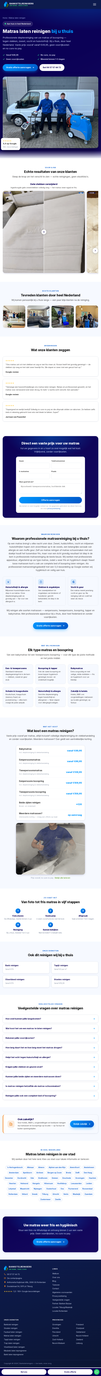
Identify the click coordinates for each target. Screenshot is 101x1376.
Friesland (80, 1324)
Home (5, 18)
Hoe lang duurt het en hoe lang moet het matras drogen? (34, 1047)
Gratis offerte (70, 1372)
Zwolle (58, 1199)
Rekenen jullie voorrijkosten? (20, 1038)
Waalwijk (76, 1194)
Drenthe (55, 1328)
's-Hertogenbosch (15, 1167)
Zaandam (88, 1194)
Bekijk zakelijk (80, 1124)
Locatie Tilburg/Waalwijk (62, 1307)
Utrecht (56, 1194)
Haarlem (92, 1178)
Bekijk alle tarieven (62, 878)
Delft (77, 1173)
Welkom (55, 1273)
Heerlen (12, 1183)
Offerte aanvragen (50, 500)
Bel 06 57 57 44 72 (52, 67)
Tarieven (56, 1285)
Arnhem (39, 1173)
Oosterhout (51, 1189)
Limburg (79, 1343)
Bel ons (24, 1372)
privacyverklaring (53, 508)
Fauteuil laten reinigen (13, 1332)
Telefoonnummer (58, 461)
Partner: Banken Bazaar (62, 1303)
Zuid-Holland (57, 1339)
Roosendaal (87, 1189)
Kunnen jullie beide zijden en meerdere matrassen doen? (33, 1076)
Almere (41, 1167)
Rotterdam (13, 1194)
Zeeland (79, 1339)
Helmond (24, 1183)
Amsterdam (14, 1173)
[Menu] (94, 4)
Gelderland (80, 1332)
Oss (62, 1189)
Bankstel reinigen (11, 1324)
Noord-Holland (82, 1336)
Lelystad (12, 1189)
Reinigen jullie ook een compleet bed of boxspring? (31, 1095)
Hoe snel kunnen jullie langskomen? (23, 1018)
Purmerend (73, 1189)
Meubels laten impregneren (15, 1351)
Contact (55, 1288)
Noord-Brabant (58, 1343)
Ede (32, 1178)
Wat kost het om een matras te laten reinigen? (29, 1028)
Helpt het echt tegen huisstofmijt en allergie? (28, 1057)
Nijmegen (38, 1189)
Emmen (55, 1178)
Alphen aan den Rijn (57, 1167)
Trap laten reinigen (11, 1343)
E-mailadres (24, 471)
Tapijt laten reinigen (12, 1339)
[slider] (44, 232)
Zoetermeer (45, 1199)
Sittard (25, 1194)
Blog (54, 1281)
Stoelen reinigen (10, 1328)
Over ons (56, 1277)
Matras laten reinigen (12, 1336)
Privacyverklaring (59, 1296)
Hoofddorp (62, 1183)
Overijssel (80, 1328)
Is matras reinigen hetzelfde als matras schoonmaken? (33, 1086)
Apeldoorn (27, 1173)
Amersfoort (75, 1167)
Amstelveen (89, 1167)
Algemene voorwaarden (62, 1292)
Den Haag (88, 1173)
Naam (21, 461)
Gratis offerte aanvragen (18, 67)
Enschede (66, 1178)
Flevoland (56, 1332)
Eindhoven (42, 1178)
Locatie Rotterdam (59, 1311)
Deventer (9, 1178)
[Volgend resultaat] (95, 250)
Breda (68, 1173)
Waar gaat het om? (26, 482)
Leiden (89, 1183)
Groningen (79, 1178)
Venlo (65, 1194)
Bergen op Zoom (55, 1173)
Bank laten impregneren (14, 1354)
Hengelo (36, 1183)
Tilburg (45, 1194)
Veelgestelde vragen (61, 1300)
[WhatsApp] (97, 1372)
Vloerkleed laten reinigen (14, 1347)
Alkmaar (30, 1167)
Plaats (53, 471)
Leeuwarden (76, 1183)
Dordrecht (21, 1178)
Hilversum (48, 1183)
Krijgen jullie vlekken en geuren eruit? (24, 1067)
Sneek (34, 1194)
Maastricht (24, 1189)
